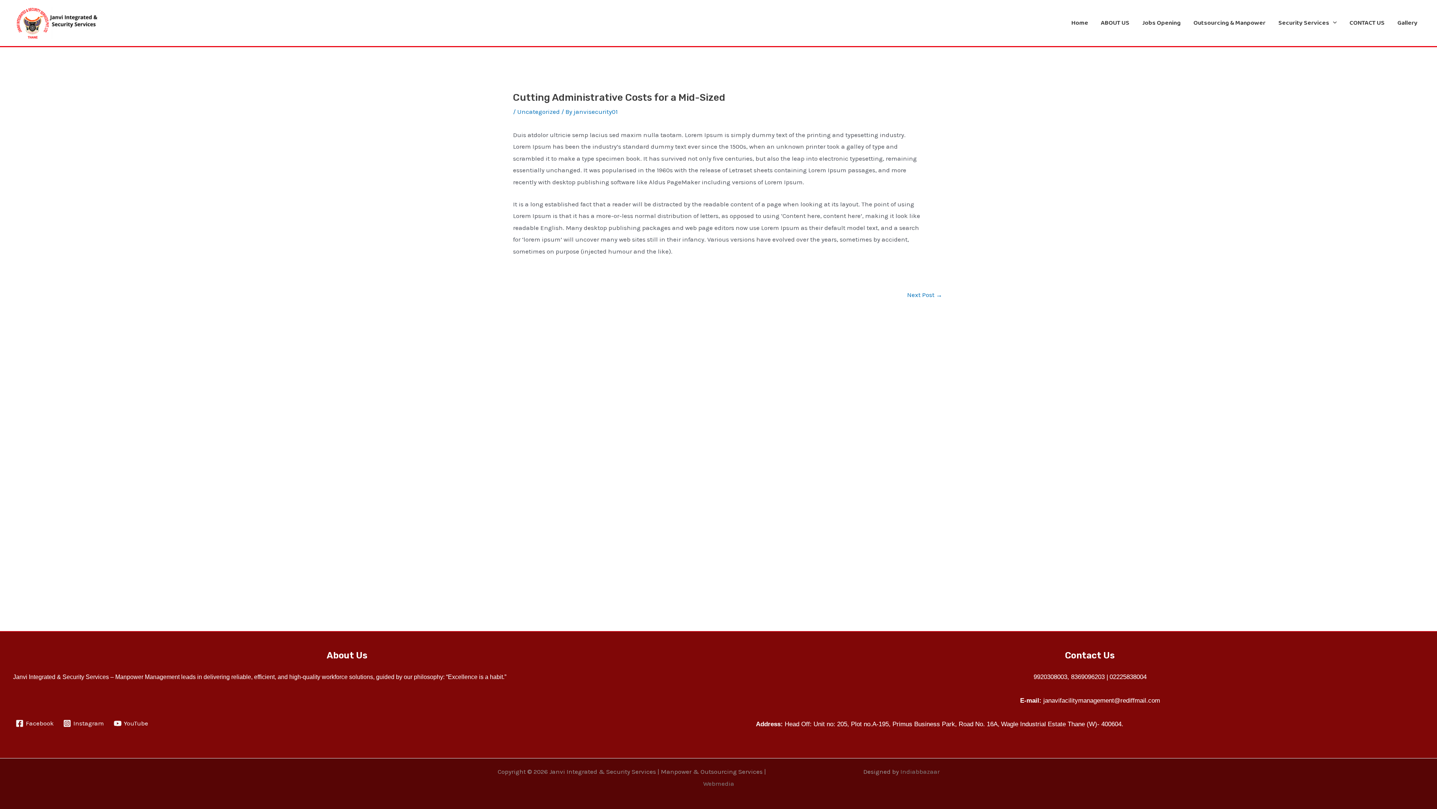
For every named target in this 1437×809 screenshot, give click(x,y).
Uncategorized (538, 111)
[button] (1333, 22)
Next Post (924, 295)
